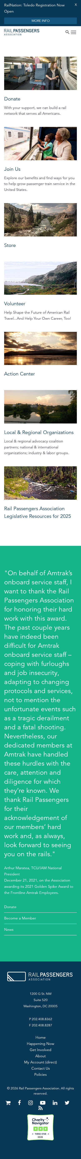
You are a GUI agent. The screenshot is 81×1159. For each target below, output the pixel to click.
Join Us (12, 169)
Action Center (19, 374)
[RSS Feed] (40, 1108)
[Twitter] (67, 1103)
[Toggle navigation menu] (73, 33)
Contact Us (40, 1068)
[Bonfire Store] (9, 1103)
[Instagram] (31, 1103)
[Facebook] (20, 1103)
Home (41, 1037)
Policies (40, 1074)
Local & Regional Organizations (39, 432)
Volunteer (14, 304)
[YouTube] (43, 1103)
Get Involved (40, 1050)
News (9, 929)
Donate (12, 99)
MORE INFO (41, 21)
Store (10, 245)
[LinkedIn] (56, 1103)
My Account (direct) (40, 1062)
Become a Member (20, 918)
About (40, 1056)
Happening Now (40, 1043)
